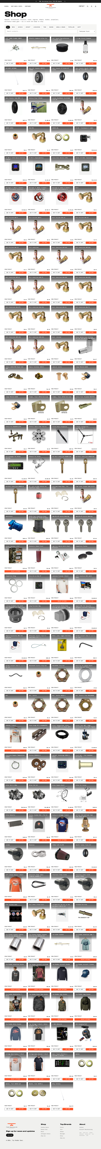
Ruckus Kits (44, 1129)
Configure (28, 6)
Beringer (62, 1133)
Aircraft (28, 27)
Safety (79, 27)
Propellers (71, 27)
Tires (44, 27)
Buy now (21, 63)
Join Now (9, 1135)
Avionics (20, 27)
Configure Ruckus (45, 1133)
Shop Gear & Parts (17, 6)
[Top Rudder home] (50, 6)
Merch (13, 27)
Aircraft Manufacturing (85, 1129)
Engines (51, 27)
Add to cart (9, 63)
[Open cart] (95, 6)
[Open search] (88, 6)
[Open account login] (91, 6)
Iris (61, 1129)
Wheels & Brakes (60, 27)
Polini (62, 1127)
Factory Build (45, 1127)
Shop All (43, 1135)
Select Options (15, 571)
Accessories (36, 27)
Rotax (61, 1135)
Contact (81, 6)
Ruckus (7, 6)
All (8, 27)
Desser (62, 1131)
